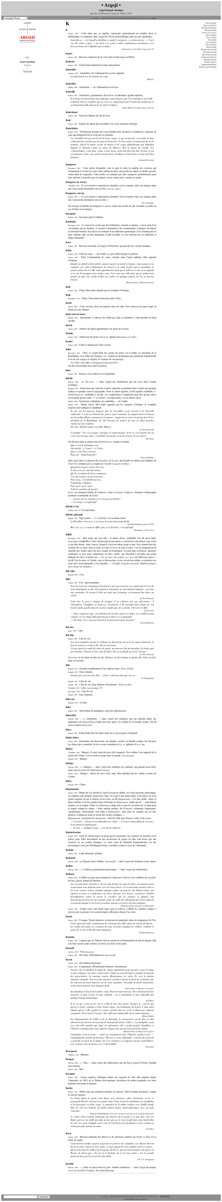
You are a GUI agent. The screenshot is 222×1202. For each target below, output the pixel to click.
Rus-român (212, 39)
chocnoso (89, 951)
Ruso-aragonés (211, 44)
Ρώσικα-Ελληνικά (209, 32)
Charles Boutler (139, 1199)
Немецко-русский (209, 52)
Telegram (27, 71)
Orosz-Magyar (211, 42)
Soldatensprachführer (208, 64)
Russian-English (210, 30)
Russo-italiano (211, 35)
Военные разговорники (207, 67)
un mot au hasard (27, 28)
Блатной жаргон (210, 62)
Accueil (96, 18)
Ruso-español (211, 37)
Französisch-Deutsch (208, 57)
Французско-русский (208, 49)
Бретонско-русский (209, 54)
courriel (27, 22)
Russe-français (211, 23)
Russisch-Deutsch (209, 25)
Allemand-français (209, 59)
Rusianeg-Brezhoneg (208, 27)
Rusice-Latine (211, 47)
